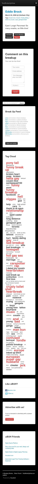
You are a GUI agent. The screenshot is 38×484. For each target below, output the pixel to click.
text (7, 263)
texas (8, 225)
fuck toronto (18, 299)
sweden (9, 369)
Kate (15, 127)
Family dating (24, 18)
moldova (8, 329)
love (7, 365)
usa (23, 321)
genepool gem (13, 222)
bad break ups (19, 234)
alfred (16, 123)
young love (12, 307)
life (20, 206)
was (24, 199)
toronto (15, 226)
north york (20, 334)
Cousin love (12, 18)
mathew (16, 130)
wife (23, 245)
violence (16, 297)
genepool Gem (23, 19)
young (9, 321)
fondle (21, 340)
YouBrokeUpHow (8, 3)
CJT (15, 125)
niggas (11, 199)
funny (15, 185)
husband (12, 361)
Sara (16, 120)
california (8, 315)
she (21, 312)
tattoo (22, 307)
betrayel (23, 178)
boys (12, 305)
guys (21, 332)
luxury (22, 361)
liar (7, 305)
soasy (17, 245)
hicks (7, 348)
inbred (8, 368)
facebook (11, 194)
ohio (23, 315)
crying (9, 301)
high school (21, 204)
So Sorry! (9, 34)
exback (22, 296)
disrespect (9, 350)
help (8, 204)
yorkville (20, 277)
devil (23, 317)
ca (25, 344)
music (10, 311)
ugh (16, 258)
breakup (21, 346)
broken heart (13, 174)
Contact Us (9, 419)
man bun (19, 329)
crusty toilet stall (14, 287)
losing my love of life (19, 324)
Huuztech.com (9, 455)
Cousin (18, 18)
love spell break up (16, 368)
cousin (16, 315)
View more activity (11, 143)
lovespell (12, 249)
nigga (7, 332)
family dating (19, 238)
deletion (13, 348)
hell (20, 196)
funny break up (14, 168)
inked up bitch (13, 352)
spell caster (16, 214)
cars (14, 206)
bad (17, 321)
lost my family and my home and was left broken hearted (15, 282)
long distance (13, 218)
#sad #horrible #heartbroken (10, 230)
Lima (15, 118)
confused (13, 337)
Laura (16, 128)
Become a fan (12, 390)
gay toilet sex (10, 245)
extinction (11, 276)
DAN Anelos (17, 132)
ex (7, 213)
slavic (8, 185)
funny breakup (11, 190)
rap (16, 265)
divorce (15, 346)
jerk (22, 365)
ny (23, 247)
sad (18, 260)
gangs (9, 325)
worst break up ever (19, 294)
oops (16, 19)
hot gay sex (14, 255)
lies (24, 201)
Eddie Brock (13, 12)
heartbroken (15, 270)
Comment (9, 37)
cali (24, 202)
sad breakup (15, 242)
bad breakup (9, 252)
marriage (11, 259)
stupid (22, 355)
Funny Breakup (19, 34)
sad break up (13, 274)
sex (13, 333)
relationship (15, 210)
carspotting (9, 266)
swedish (8, 346)
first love (10, 279)
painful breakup (14, 344)
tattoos (9, 234)
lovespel (17, 252)
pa (21, 319)
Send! (15, 92)
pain (8, 295)
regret (8, 334)
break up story (21, 233)
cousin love (12, 180)
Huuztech (13, 478)
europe (19, 350)
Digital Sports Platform (11, 443)
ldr (17, 312)
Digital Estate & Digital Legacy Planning (16, 452)
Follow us (10, 393)
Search (22, 103)
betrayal (10, 340)
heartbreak (14, 291)
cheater (14, 365)
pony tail (12, 162)
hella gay (12, 178)
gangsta (19, 303)
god (20, 200)
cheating (8, 319)
